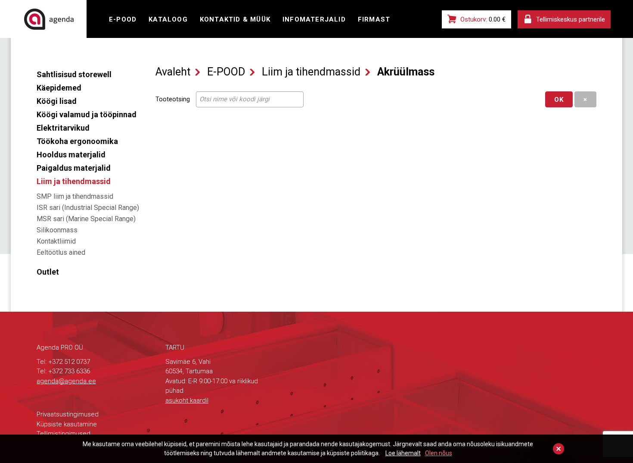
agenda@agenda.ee (66, 381)
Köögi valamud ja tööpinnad (87, 114)
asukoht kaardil (186, 400)
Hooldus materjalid (71, 154)
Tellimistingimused (63, 434)
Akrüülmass (405, 72)
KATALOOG (168, 19)
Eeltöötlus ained (61, 252)
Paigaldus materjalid (74, 167)
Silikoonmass (57, 230)
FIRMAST (374, 19)
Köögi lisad (57, 101)
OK (559, 99)
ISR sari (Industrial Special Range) (88, 207)
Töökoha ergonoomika (77, 141)
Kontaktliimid (56, 241)
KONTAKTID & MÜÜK (235, 19)
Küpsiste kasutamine (67, 424)
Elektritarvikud (63, 127)
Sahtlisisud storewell (74, 74)
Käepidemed (59, 87)
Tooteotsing (172, 99)
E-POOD (123, 19)
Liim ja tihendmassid (74, 181)
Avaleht (172, 72)
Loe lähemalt (403, 453)
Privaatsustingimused (68, 414)
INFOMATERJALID (314, 19)
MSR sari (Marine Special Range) (86, 219)
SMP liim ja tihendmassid (75, 196)
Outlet (48, 271)
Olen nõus (438, 453)
